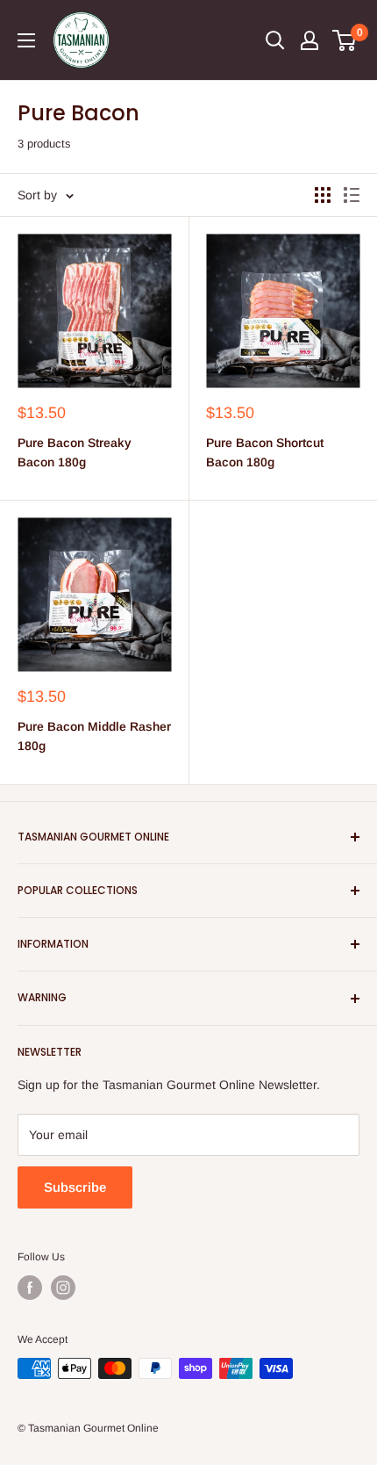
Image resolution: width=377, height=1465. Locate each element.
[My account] (309, 40)
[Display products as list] (351, 195)
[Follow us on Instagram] (63, 1287)
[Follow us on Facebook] (30, 1287)
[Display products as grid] (323, 195)
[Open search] (275, 40)
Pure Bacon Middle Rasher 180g (94, 736)
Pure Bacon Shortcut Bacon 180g (265, 452)
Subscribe (75, 1187)
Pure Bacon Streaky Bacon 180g (75, 452)
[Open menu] (26, 40)
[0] (345, 40)
